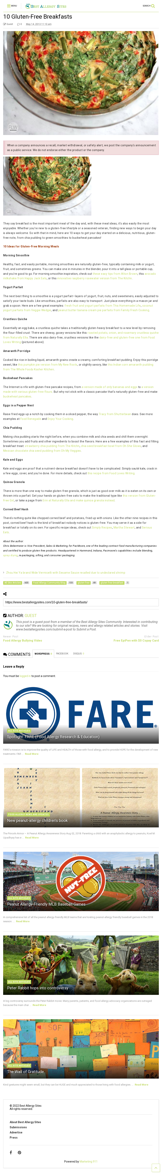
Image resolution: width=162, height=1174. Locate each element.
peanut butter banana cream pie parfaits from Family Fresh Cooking (103, 310)
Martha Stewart (124, 527)
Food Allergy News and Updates (28, 814)
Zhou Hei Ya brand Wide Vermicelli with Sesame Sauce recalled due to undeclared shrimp (65, 572)
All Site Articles (19, 731)
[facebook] (11, 1152)
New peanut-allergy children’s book (37, 820)
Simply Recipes (102, 527)
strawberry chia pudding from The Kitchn (52, 446)
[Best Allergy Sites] (45, 7)
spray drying (10, 555)
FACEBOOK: (62, 653)
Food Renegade (30, 418)
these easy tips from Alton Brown (115, 273)
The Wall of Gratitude (25, 1071)
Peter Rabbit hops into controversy (37, 988)
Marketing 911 (89, 1161)
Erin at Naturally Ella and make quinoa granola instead (79, 500)
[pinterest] (19, 1152)
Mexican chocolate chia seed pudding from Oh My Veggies (42, 450)
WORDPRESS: (43, 653)
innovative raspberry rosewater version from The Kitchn (94, 278)
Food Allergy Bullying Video (22, 640)
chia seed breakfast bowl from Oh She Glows (111, 446)
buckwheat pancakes (17, 396)
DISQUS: (78, 653)
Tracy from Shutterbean (115, 414)
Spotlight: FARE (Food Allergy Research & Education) (53, 736)
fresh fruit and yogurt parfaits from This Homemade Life (103, 305)
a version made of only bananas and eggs (110, 387)
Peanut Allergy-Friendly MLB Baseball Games (46, 904)
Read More (32, 753)
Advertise (16, 1132)
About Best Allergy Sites (25, 1122)
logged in (25, 676)
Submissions (18, 1127)
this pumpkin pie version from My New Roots (47, 364)
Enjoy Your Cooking (60, 418)
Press (14, 1137)
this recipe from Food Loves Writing (111, 473)
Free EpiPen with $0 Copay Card (136, 640)
